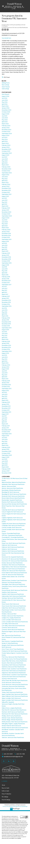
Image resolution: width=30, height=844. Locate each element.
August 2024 (5, 135)
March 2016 (5, 316)
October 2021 (6, 192)
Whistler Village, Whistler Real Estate (12, 720)
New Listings (5, 85)
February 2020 (6, 229)
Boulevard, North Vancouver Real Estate (13, 496)
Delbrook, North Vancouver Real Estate (13, 547)
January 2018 (5, 278)
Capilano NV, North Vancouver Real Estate (14, 523)
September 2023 (7, 153)
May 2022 (5, 178)
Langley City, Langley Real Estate (11, 617)
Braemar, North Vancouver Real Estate (13, 502)
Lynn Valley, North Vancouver (10, 623)
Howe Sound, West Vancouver (10, 604)
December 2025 (6, 110)
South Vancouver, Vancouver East (11, 682)
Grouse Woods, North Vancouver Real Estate (14, 590)
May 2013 (4, 375)
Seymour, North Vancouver (9, 678)
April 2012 (4, 398)
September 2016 (6, 306)
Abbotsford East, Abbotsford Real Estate (13, 482)
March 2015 (5, 339)
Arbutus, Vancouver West (9, 486)
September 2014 (7, 351)
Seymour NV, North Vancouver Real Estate (14, 676)
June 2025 (5, 118)
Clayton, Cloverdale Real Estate (11, 533)
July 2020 (4, 220)
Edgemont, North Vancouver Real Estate (13, 569)
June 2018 (4, 269)
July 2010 (4, 437)
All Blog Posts (6, 83)
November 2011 (6, 408)
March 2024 (5, 143)
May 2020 (5, 224)
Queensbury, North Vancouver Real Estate (14, 665)
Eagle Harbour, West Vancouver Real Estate (14, 567)
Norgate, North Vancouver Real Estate (13, 645)
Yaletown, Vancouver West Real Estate (13, 737)
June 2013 (4, 373)
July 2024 (4, 137)
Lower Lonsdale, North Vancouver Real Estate (15, 621)
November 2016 (6, 302)
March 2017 (5, 294)
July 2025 (4, 116)
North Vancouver (6, 647)
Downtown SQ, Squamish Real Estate (12, 557)
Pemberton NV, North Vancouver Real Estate (14, 651)
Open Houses (6, 87)
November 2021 (6, 190)
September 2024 (7, 133)
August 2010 (5, 435)
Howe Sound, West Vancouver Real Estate (14, 606)
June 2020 (5, 222)
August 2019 (5, 241)
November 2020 (6, 212)
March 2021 (5, 206)
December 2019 (6, 233)
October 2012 (6, 386)
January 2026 (5, 108)
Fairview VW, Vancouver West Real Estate (13, 570)
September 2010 (7, 433)
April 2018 (4, 273)
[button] (4, 761)
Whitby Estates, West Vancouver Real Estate (14, 722)
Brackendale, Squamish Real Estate (12, 500)
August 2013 (5, 369)
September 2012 (6, 388)
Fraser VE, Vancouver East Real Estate (12, 574)
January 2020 (6, 231)
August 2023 (5, 155)
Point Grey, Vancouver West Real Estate (13, 657)
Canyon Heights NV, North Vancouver (12, 512)
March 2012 (5, 400)
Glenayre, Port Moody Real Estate (11, 582)
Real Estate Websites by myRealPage (18, 806)
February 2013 (6, 380)
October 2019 (6, 237)
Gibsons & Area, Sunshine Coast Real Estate (14, 580)
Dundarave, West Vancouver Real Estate (13, 565)
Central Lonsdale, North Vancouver (12, 527)
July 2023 (4, 157)
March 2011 (5, 424)
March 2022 (5, 182)
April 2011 (4, 422)
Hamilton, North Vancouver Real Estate (13, 594)
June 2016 (4, 310)
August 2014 (5, 353)
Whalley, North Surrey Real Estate (11, 716)
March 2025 (5, 123)
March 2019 (5, 251)
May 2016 (4, 312)
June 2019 (4, 245)
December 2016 (6, 300)
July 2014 (4, 355)
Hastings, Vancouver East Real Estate (12, 598)
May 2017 (4, 290)
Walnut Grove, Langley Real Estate (12, 708)
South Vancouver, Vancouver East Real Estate (15, 684)
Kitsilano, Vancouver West (9, 614)
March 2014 (5, 363)
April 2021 (4, 204)
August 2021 (5, 196)
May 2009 (5, 463)
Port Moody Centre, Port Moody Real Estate (14, 659)
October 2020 (6, 214)
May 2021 (4, 202)
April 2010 (4, 443)
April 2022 (5, 180)
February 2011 (6, 426)
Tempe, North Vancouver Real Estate (12, 692)
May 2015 (4, 335)
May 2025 (5, 120)
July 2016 (4, 308)
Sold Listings (5, 88)
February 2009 (6, 469)
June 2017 (4, 288)
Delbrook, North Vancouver (9, 545)
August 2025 (5, 114)
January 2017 (5, 298)
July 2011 (4, 416)
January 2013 (5, 382)
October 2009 (6, 453)
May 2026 (4, 102)
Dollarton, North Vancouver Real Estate (13, 551)
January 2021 (5, 210)
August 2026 (5, 96)
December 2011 (6, 406)
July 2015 (4, 331)
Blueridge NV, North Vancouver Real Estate (14, 494)
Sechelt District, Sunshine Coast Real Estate (14, 674)
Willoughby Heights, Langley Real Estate (13, 723)
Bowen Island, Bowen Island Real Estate (13, 498)
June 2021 (4, 200)
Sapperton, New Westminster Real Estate (14, 672)
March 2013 (5, 378)
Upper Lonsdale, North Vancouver (11, 698)
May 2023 (4, 161)
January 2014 (5, 367)
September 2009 (7, 455)
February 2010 (6, 447)
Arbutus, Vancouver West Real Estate (12, 488)
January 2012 (5, 404)
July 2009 (4, 459)
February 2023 (6, 167)
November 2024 (6, 129)
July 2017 (4, 286)
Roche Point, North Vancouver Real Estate (14, 670)
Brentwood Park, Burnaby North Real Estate (14, 504)
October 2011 (6, 410)
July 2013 (4, 371)
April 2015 (4, 337)
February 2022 (6, 184)
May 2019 (4, 247)
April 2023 (4, 163)
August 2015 (5, 329)
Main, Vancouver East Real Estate (11, 635)
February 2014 (6, 365)
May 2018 (4, 271)
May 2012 (4, 396)
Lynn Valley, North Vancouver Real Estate (13, 625)
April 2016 (4, 314)
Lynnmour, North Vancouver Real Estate (13, 629)
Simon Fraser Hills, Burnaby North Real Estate (14, 680)
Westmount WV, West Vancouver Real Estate (14, 714)
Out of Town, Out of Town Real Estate (13, 649)
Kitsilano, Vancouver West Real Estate (12, 616)
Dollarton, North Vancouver (9, 549)
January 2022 (5, 186)
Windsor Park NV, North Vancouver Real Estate (15, 727)
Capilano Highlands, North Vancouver (12, 517)
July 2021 (4, 198)
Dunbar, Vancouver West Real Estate (12, 563)
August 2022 (5, 174)
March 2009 (5, 467)
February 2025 (6, 125)
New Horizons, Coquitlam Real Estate (12, 641)
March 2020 (5, 227)
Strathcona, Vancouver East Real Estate (13, 686)
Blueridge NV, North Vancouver (10, 492)
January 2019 (5, 255)
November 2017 (6, 280)
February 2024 (6, 145)
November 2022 (6, 169)
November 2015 (6, 324)
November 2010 (6, 430)
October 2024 (6, 131)
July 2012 (4, 392)
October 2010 (6, 431)
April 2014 (4, 361)
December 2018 (6, 257)
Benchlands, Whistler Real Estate (11, 490)
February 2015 (6, 341)
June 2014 (5, 357)
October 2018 (6, 261)
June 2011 (4, 418)
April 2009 (5, 465)
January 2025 (5, 127)
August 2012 (5, 390)
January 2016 (5, 320)
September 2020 (7, 216)
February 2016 (6, 318)
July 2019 (4, 243)
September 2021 (6, 194)
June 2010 (5, 439)
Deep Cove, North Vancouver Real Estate (13, 543)
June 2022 (5, 176)
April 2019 (4, 249)
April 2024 (5, 141)
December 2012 (6, 384)
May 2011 (4, 420)
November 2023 (6, 149)
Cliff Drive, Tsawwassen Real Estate (12, 535)
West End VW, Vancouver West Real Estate (14, 710)
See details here (6, 38)
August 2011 (5, 414)
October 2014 (6, 349)
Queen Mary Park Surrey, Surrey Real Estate (14, 661)
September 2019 (6, 239)
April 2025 (5, 121)
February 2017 (6, 296)
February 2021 (6, 208)
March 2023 (5, 165)
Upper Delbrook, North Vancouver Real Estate (15, 696)
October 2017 (6, 282)
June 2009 (5, 461)
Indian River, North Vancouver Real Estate (13, 608)
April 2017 (4, 292)
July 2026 (4, 98)
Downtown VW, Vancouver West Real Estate (17, 27)
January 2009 (5, 471)
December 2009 (6, 451)
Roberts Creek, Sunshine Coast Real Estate (14, 669)
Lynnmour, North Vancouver (9, 627)
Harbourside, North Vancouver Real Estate (14, 596)
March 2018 (5, 275)
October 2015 (6, 326)
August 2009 (5, 457)
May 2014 (4, 359)
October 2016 (6, 304)
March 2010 (5, 445)
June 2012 (4, 394)
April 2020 (5, 226)
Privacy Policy (6, 806)
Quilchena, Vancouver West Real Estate (13, 667)
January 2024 (6, 147)
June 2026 (5, 100)
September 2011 (6, 412)
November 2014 (6, 347)
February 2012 (6, 402)
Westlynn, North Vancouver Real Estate (13, 712)
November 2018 (6, 259)
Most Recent (5, 94)
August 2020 (5, 218)
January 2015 (5, 343)
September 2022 (7, 173)
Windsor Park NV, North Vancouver (11, 725)
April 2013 (4, 377)
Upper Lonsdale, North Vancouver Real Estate (15, 700)
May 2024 (5, 139)
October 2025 (6, 112)
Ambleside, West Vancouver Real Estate (13, 484)
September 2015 (6, 328)
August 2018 (5, 265)
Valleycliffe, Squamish (8, 702)
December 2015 (6, 322)
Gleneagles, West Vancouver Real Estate (13, 584)
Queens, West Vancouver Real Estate (12, 663)
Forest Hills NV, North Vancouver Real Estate (14, 572)
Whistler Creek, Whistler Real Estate (12, 718)
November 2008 (6, 473)
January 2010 (5, 449)
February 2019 (6, 253)
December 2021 (6, 188)
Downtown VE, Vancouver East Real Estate (14, 559)
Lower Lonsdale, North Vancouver (11, 619)
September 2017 (6, 284)
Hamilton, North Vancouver (9, 592)
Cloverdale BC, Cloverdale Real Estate (13, 537)
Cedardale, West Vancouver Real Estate (13, 525)
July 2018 (4, 267)
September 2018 (6, 263)
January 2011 (5, 428)
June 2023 (5, 159)
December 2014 (6, 345)
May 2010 (4, 441)
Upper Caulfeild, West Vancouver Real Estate (14, 694)
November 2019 (6, 235)
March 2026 (5, 106)
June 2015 (4, 333)
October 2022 (6, 171)
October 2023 (6, 151)
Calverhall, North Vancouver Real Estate (13, 510)
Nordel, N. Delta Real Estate (10, 643)
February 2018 (6, 276)
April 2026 (4, 104)
